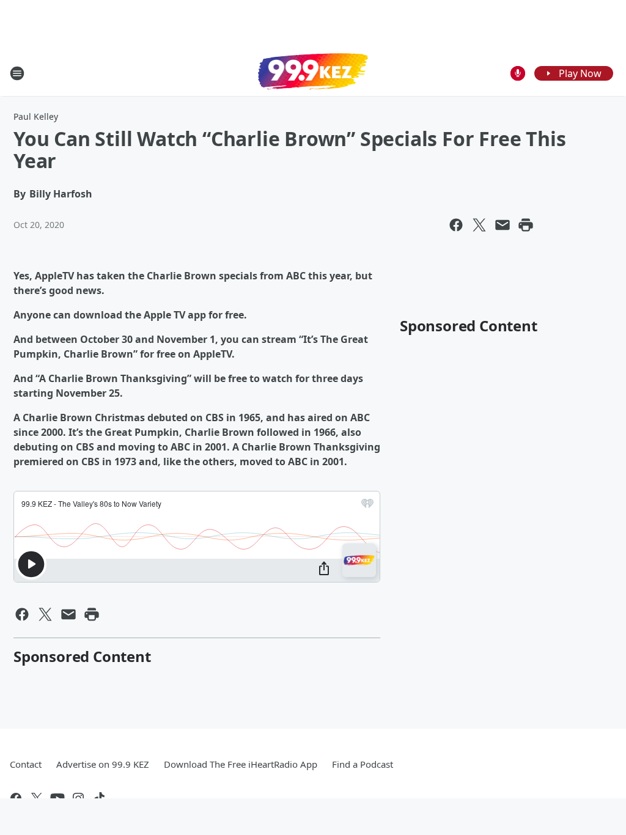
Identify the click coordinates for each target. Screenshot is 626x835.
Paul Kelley (35, 116)
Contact (26, 764)
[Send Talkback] (517, 73)
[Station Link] (313, 72)
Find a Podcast (362, 764)
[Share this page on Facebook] (456, 225)
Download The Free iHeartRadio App (240, 764)
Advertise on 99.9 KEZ (102, 764)
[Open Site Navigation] (17, 73)
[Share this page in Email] (502, 225)
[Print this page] (525, 225)
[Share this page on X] (479, 225)
